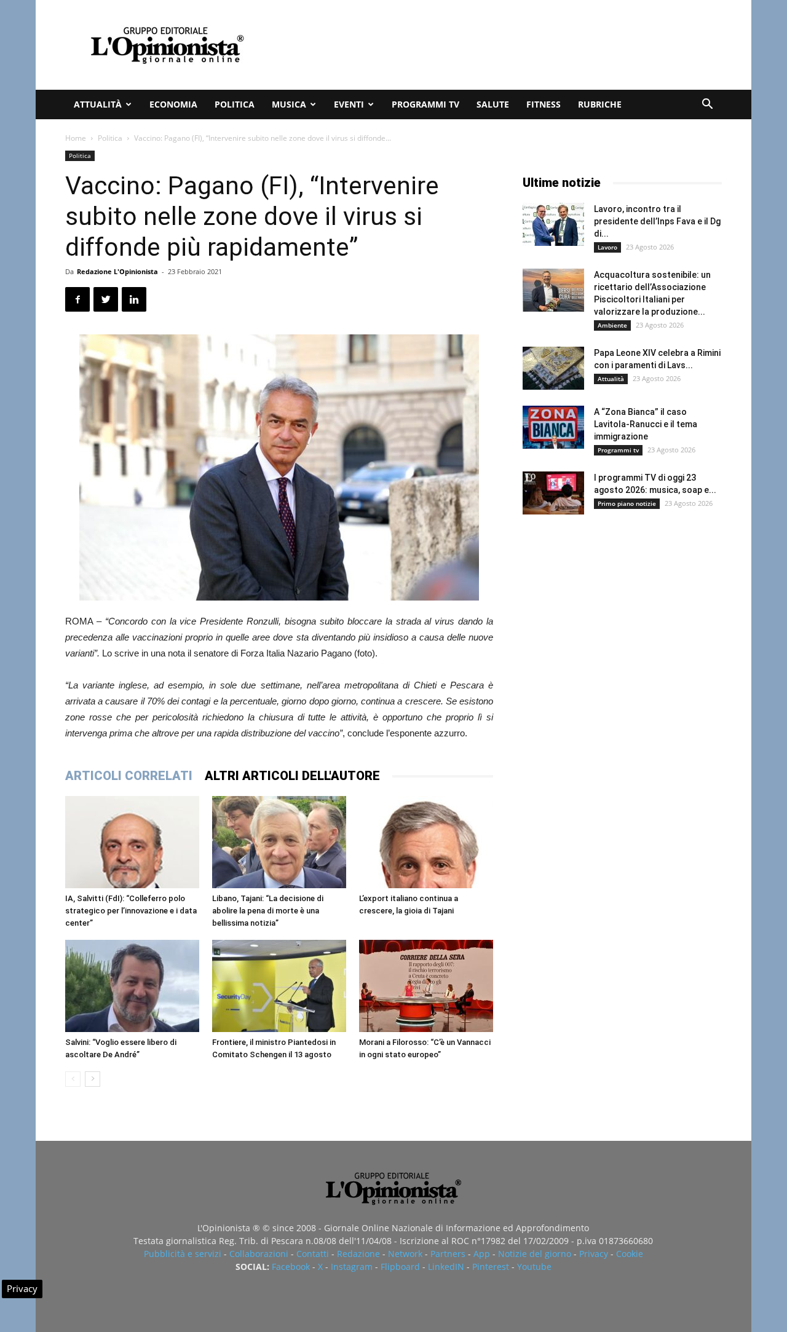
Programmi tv (425, 104)
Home (75, 138)
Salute (493, 104)
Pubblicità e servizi (182, 1253)
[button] (707, 105)
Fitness (543, 104)
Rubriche (600, 104)
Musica (289, 104)
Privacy (593, 1253)
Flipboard (400, 1266)
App (481, 1253)
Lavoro (607, 247)
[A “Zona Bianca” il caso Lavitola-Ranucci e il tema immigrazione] (553, 427)
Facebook (291, 1266)
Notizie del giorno (534, 1253)
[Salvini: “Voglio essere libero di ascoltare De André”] (132, 986)
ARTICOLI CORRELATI (128, 775)
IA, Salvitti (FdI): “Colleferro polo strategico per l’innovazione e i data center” (131, 911)
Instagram (352, 1266)
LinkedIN (446, 1266)
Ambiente (612, 325)
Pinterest (490, 1266)
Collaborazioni (258, 1253)
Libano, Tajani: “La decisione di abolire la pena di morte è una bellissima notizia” (267, 911)
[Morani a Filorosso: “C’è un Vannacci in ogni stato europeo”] (426, 986)
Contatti (312, 1253)
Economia (173, 104)
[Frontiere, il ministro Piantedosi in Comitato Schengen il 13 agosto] (279, 986)
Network (405, 1253)
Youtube (534, 1266)
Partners (447, 1253)
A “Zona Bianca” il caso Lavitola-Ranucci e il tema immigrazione (645, 424)
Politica (235, 104)
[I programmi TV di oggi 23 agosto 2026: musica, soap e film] (553, 492)
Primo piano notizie (627, 503)
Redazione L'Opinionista (117, 271)
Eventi (349, 104)
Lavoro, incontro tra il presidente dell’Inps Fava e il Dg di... (657, 221)
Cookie (629, 1253)
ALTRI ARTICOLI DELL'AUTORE (292, 775)
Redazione (358, 1253)
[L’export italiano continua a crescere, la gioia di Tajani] (426, 842)
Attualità (98, 104)
